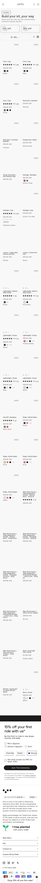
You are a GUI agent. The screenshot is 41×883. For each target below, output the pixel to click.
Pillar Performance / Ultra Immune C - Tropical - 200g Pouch (10, 653)
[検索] (34, 4)
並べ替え (14, 37)
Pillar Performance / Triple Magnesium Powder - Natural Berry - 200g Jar (30, 494)
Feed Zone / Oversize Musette (10, 140)
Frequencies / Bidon (30, 140)
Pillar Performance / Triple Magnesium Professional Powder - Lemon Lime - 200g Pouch (10, 614)
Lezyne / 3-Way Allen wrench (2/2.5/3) (10, 253)
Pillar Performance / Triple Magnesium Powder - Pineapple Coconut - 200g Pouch (10, 575)
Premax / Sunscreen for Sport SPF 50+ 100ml (10, 690)
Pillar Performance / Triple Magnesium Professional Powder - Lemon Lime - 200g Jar (30, 575)
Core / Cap (7, 61)
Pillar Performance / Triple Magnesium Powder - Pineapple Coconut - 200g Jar (30, 536)
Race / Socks (27, 692)
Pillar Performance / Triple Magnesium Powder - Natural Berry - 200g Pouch (10, 536)
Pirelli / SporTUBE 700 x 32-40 (29, 651)
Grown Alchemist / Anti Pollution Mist (9, 175)
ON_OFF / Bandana (9, 417)
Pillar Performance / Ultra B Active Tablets (30, 612)
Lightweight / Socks (10, 335)
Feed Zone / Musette (30, 100)
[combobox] (28, 753)
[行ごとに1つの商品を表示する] (34, 37)
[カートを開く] (38, 4)
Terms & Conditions (30, 775)
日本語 (32, 797)
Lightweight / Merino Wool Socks (10, 292)
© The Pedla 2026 (9, 868)
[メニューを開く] (3, 4)
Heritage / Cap (8, 210)
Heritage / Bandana (29, 175)
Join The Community (20, 768)
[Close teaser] (37, 877)
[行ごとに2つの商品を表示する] (38, 37)
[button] (20, 880)
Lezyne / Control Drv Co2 (30, 253)
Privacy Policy (11, 777)
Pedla (5, 815)
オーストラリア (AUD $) (13, 797)
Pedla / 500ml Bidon (30, 417)
